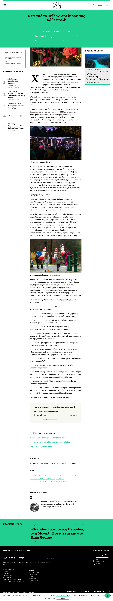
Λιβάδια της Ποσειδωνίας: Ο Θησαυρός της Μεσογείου (14, 82)
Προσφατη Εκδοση (101, 551)
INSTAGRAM (99, 592)
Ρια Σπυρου (11, 110)
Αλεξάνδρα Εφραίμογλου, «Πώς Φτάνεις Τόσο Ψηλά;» (16, 126)
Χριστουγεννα (37, 478)
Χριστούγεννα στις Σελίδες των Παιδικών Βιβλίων (50, 442)
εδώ (69, 397)
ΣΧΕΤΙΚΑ (5, 571)
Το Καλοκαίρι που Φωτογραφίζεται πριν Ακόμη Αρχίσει (16, 106)
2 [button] (97, 88)
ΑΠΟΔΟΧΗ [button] (62, 598)
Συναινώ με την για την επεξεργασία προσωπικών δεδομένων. (13, 63)
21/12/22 (34, 525)
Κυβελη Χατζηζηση (14, 87)
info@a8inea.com (34, 580)
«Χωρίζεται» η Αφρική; (16, 116)
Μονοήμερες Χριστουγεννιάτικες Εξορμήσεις (48, 437)
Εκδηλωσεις (71, 475)
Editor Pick (36, 475)
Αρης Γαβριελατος (38, 493)
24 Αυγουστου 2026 (93, 69)
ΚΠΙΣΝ (60, 478)
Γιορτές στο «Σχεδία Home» (41, 446)
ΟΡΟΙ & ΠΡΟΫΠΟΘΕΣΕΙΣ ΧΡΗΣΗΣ (12, 579)
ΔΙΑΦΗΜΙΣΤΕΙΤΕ (7, 575)
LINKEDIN (85, 592)
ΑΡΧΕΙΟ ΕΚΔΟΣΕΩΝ (8, 569)
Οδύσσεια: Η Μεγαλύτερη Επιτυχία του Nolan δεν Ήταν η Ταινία (16, 94)
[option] (97, 69)
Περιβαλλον (104, 71)
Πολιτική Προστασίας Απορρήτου (50, 419)
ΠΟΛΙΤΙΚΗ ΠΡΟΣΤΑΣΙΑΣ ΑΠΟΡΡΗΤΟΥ (13, 581)
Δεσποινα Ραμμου (14, 99)
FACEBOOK (71, 592)
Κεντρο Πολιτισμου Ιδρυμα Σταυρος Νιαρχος (50, 481)
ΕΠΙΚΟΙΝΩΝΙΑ (7, 577)
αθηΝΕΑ (33, 541)
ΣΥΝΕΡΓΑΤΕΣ (6, 573)
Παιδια (60, 475)
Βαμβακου (49, 475)
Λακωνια (50, 478)
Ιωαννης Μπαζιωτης (15, 120)
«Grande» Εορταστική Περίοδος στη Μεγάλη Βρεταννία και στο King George (57, 533)
